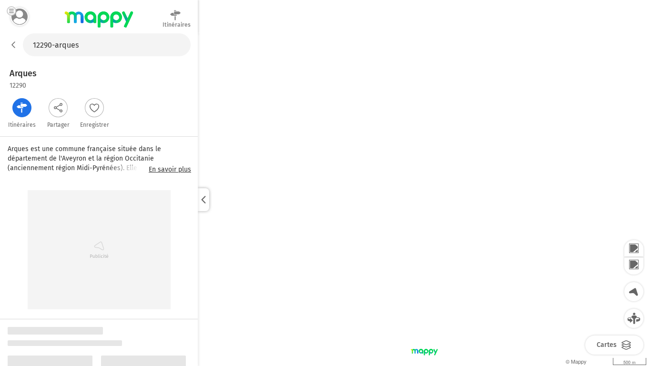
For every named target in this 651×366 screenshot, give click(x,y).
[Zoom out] (633, 265)
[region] (424, 199)
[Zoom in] (633, 248)
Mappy (99, 28)
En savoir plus (170, 169)
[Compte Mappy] (20, 17)
